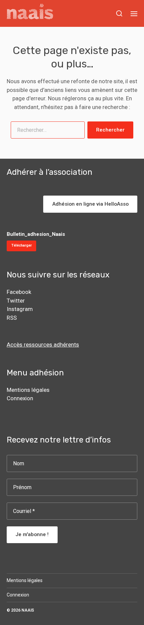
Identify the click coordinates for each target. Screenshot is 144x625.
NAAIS (27, 610)
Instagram (20, 309)
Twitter (16, 300)
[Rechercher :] (46, 131)
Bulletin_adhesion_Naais (36, 234)
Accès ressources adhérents (43, 344)
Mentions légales (28, 389)
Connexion (20, 398)
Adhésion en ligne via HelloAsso (90, 204)
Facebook (19, 292)
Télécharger (21, 245)
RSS (12, 317)
